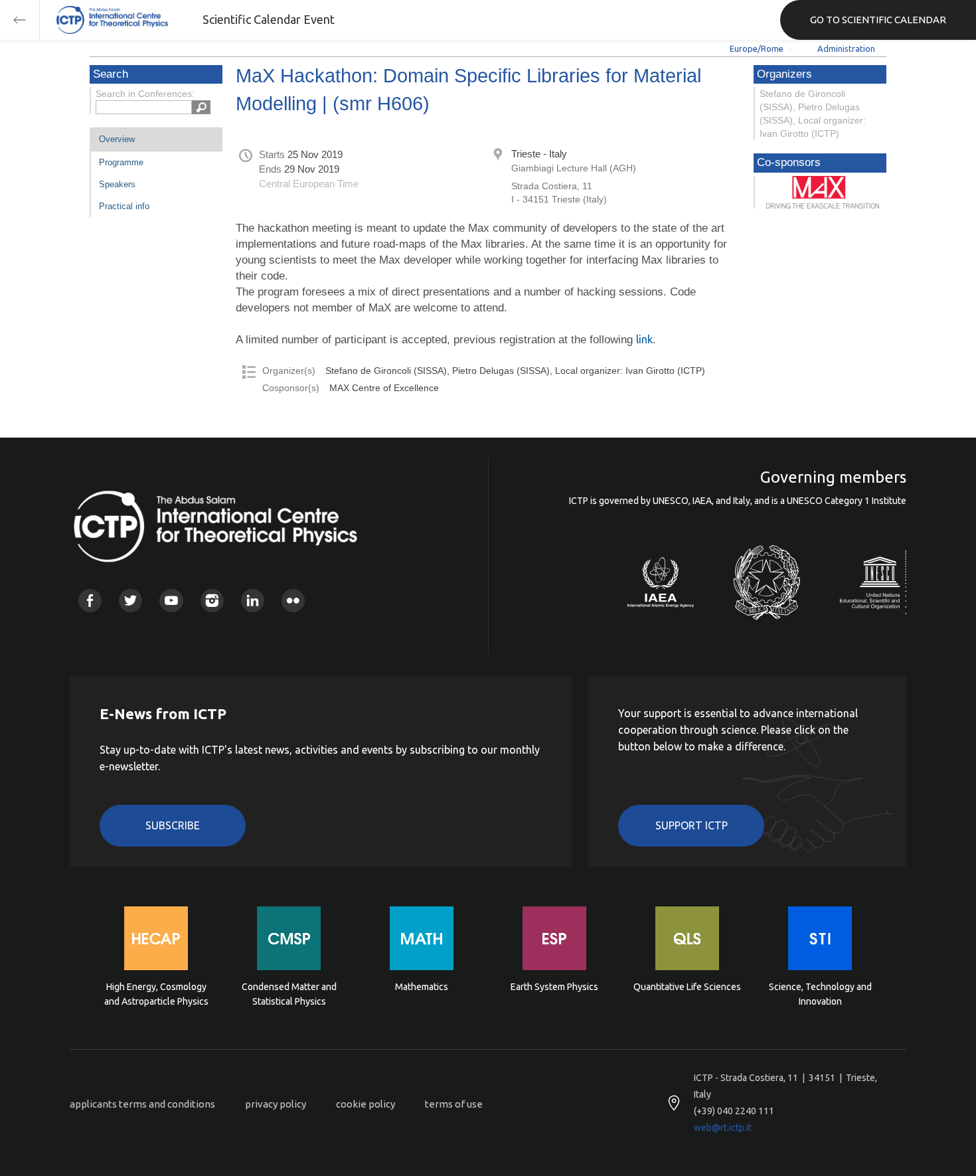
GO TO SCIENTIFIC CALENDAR (878, 19)
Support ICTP (691, 825)
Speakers (117, 184)
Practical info (124, 206)
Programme (121, 162)
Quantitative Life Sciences (687, 986)
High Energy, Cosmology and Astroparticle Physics (156, 994)
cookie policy (365, 1104)
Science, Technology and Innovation (820, 994)
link (644, 339)
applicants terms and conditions (142, 1104)
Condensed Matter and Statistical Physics (289, 994)
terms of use (454, 1104)
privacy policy (275, 1104)
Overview (117, 139)
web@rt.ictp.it (723, 1127)
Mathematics (421, 986)
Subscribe (172, 825)
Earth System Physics (554, 986)
